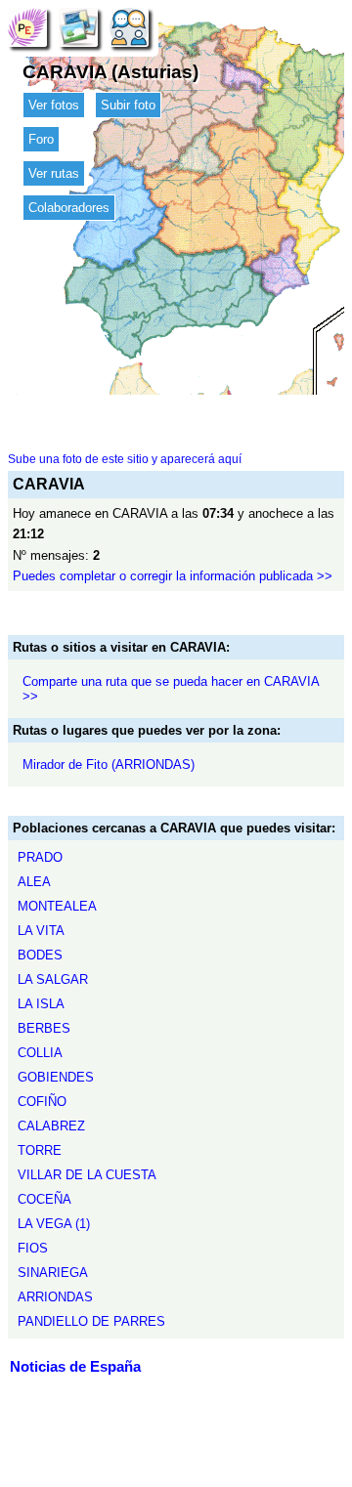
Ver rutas (53, 173)
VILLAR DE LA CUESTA (87, 1175)
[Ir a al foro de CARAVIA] (129, 27)
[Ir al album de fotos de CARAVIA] (78, 27)
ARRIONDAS (55, 1297)
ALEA (34, 881)
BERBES (44, 1028)
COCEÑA (44, 1199)
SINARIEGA (53, 1272)
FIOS (33, 1248)
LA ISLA (41, 1004)
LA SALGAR (53, 979)
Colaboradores (69, 207)
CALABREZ (51, 1126)
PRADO (40, 857)
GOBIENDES (56, 1077)
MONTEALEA (57, 906)
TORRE (40, 1150)
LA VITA (41, 930)
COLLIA (40, 1052)
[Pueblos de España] (27, 27)
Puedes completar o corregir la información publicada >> (172, 576)
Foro (41, 139)
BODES (40, 955)
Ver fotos (53, 105)
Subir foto (128, 105)
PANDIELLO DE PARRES (91, 1321)
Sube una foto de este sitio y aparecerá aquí (125, 459)
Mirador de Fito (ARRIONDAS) (108, 764)
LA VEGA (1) (54, 1223)
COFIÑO (42, 1101)
